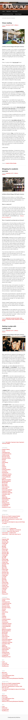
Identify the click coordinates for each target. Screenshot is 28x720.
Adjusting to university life (15, 529)
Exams (3, 464)
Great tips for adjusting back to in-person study (12, 519)
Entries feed (4, 663)
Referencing (4, 497)
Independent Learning (10, 318)
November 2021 (5, 542)
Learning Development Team (7, 14)
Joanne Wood (5, 532)
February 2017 (5, 594)
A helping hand (13, 528)
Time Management (6, 504)
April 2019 (4, 566)
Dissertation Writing (6, 458)
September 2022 (5, 539)
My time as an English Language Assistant (11, 516)
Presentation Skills (6, 494)
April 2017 (4, 592)
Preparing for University (19, 319)
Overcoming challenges (7, 489)
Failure (3, 465)
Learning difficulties (6, 476)
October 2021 (5, 543)
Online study (4, 488)
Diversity (4, 459)
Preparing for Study (10, 319)
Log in (3, 661)
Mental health (5, 482)
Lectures (4, 478)
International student (6, 475)
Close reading (7, 23)
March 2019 (4, 568)
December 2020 (5, 552)
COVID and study (5, 455)
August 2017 (4, 588)
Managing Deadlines (6, 481)
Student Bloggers (18, 14)
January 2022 (5, 540)
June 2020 (4, 556)
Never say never (5, 520)
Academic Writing (9, 163)
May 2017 (4, 591)
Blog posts (9, 11)
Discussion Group (6, 456)
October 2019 (5, 562)
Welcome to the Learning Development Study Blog (12, 678)
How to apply (15, 11)
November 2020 (5, 553)
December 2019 (5, 560)
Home (3, 11)
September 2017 (5, 586)
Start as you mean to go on (13, 531)
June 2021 (4, 545)
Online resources (5, 487)
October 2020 (5, 555)
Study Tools (4, 501)
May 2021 (4, 546)
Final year (4, 468)
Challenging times (6, 452)
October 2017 (5, 585)
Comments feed (5, 664)
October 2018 (5, 575)
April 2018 (4, 579)
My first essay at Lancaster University (10, 517)
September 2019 (5, 563)
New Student (17, 318)
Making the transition (6, 479)
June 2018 (4, 576)
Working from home (6, 507)
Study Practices (5, 500)
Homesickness (5, 472)
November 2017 (5, 583)
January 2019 (5, 570)
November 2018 (5, 573)
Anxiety (3, 451)
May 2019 (4, 565)
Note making (4, 485)
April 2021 (4, 547)
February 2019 (5, 569)
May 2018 (4, 578)
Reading (14, 163)
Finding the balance (6, 469)
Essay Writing (5, 462)
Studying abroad (5, 502)
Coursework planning (6, 453)
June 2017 (4, 589)
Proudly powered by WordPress (14, 717)
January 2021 (5, 550)
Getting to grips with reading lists (9, 327)
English (3, 461)
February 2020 (5, 559)
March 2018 (4, 581)
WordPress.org (5, 666)
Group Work (4, 471)
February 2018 (5, 582)
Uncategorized (5, 505)
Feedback (4, 466)
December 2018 (5, 572)
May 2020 (4, 558)
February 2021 (5, 549)
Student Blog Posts (6, 498)
